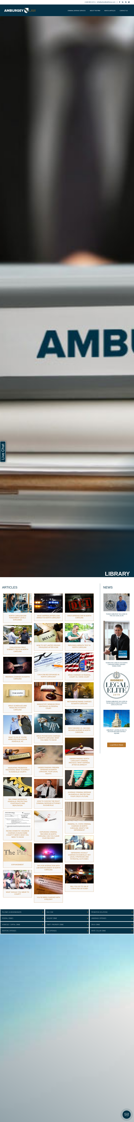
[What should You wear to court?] (17, 879)
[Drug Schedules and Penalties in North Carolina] (17, 693)
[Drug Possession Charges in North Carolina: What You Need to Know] (48, 723)
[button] (116, 745)
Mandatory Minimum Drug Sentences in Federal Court (48, 706)
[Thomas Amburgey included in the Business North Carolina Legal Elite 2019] (116, 685)
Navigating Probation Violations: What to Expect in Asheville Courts (18, 770)
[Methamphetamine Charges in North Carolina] (79, 690)
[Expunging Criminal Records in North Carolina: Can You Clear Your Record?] (48, 820)
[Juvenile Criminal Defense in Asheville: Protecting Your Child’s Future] (79, 779)
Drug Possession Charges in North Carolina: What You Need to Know (48, 738)
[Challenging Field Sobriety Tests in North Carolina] (17, 634)
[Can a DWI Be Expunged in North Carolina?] (48, 662)
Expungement (17, 864)
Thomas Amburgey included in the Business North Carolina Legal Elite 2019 (116, 703)
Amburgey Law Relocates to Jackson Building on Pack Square (116, 731)
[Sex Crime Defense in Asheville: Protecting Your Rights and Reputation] (17, 786)
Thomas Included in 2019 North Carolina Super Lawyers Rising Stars (117, 664)
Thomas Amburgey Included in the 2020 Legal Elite (116, 614)
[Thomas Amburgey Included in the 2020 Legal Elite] (116, 602)
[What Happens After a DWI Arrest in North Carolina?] (48, 603)
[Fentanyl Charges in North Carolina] (17, 665)
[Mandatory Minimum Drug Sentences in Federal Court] (48, 691)
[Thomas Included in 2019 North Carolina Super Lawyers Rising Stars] (116, 640)
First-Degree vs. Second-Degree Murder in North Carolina (79, 730)
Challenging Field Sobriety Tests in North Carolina (17, 649)
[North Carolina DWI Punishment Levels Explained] (17, 603)
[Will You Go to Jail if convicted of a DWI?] (79, 873)
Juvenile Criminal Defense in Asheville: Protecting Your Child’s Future (79, 794)
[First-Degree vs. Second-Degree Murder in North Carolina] (79, 717)
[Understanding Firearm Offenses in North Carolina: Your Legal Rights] (48, 755)
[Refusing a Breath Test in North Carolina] (79, 632)
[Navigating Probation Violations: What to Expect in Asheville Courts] (17, 755)
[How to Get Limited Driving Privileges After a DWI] (48, 632)
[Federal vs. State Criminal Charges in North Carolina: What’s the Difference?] (79, 811)
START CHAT (117, 1101)
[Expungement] (17, 852)
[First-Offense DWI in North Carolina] (79, 603)
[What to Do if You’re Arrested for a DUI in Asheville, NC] (17, 724)
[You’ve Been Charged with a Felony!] (48, 884)
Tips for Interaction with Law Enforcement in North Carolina (48, 868)
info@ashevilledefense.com (106, 2)
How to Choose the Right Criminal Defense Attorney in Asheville (48, 803)
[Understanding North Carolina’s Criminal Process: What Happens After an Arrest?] (79, 746)
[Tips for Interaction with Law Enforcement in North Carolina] (48, 853)
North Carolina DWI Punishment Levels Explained (17, 618)
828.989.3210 (90, 2)
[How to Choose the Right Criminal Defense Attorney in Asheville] (48, 788)
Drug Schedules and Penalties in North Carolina (17, 708)
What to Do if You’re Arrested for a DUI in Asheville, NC (17, 739)
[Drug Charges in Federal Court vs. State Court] (79, 662)
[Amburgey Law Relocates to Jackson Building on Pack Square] (116, 718)
